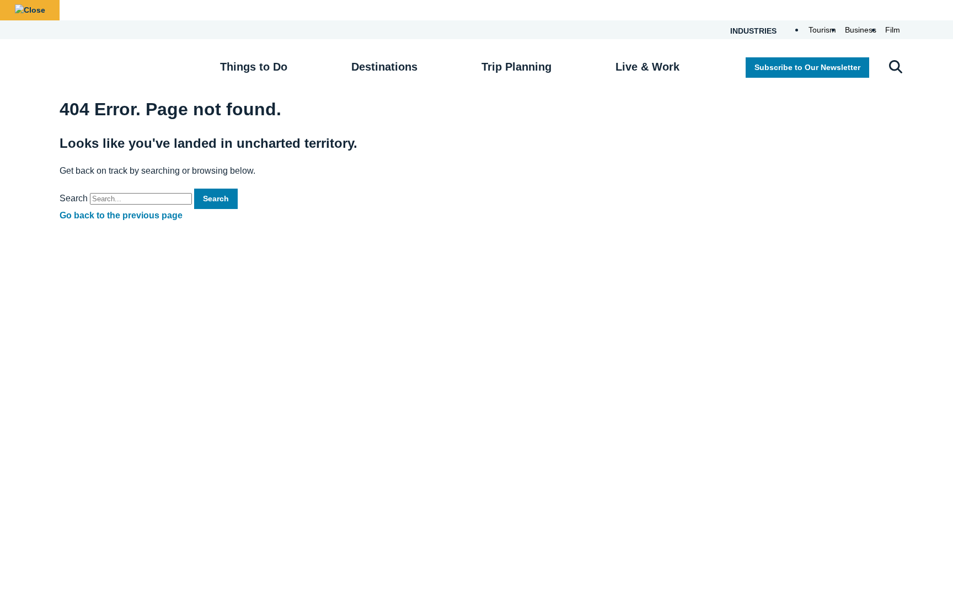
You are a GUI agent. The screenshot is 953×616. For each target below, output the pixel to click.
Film (892, 29)
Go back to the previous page (121, 215)
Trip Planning (516, 67)
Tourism (822, 29)
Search (74, 198)
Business (860, 29)
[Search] (895, 68)
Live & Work (647, 67)
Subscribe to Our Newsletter (807, 67)
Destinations (384, 67)
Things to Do (253, 67)
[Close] (30, 10)
